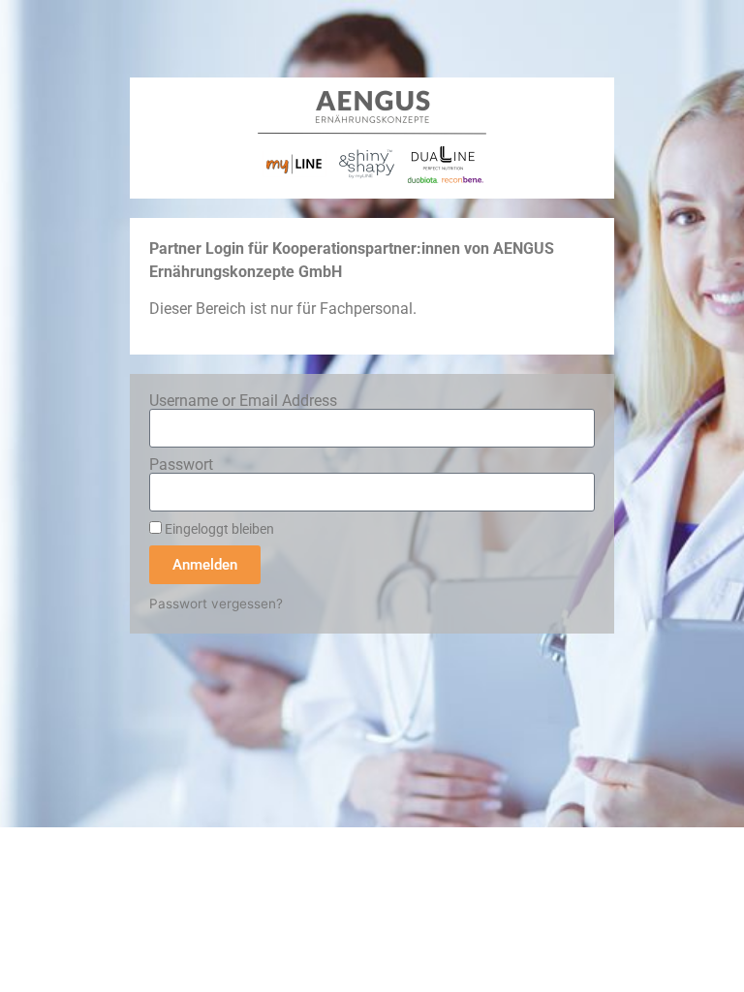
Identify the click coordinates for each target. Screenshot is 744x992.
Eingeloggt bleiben (218, 529)
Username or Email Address (243, 401)
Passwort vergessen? (216, 603)
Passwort (181, 465)
